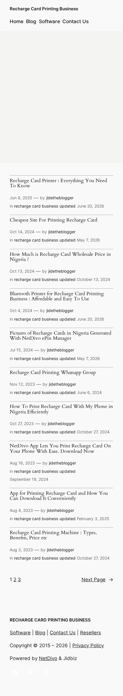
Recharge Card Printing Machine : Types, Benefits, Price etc (53, 535)
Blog (40, 632)
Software (20, 632)
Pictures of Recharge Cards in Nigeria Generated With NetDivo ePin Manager (60, 336)
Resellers (90, 632)
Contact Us (63, 632)
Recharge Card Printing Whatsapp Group (53, 372)
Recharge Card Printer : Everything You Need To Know (58, 183)
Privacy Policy (88, 645)
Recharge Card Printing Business (44, 8)
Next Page (97, 579)
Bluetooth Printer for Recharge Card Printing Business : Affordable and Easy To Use (57, 296)
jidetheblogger (60, 197)
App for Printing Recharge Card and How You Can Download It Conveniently (59, 496)
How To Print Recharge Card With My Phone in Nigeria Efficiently (61, 409)
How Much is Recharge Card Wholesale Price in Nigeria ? (60, 257)
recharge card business (36, 206)
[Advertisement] (61, 97)
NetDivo (48, 658)
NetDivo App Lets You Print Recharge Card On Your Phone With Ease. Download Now (60, 448)
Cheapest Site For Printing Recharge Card (53, 220)
